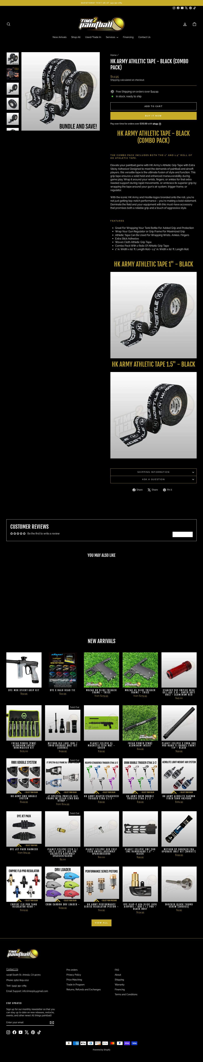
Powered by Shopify (101, 1050)
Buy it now (153, 116)
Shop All (75, 37)
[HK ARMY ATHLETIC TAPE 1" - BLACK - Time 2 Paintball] (153, 315)
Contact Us (144, 37)
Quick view (28, 607)
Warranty (119, 984)
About (118, 974)
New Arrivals (59, 37)
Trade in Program (75, 984)
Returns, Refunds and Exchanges (83, 989)
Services (111, 37)
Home (113, 55)
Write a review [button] (182, 534)
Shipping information (154, 472)
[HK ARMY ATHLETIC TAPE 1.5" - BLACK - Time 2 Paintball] (153, 415)
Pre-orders (72, 970)
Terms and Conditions (126, 994)
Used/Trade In (93, 37)
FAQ (117, 970)
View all (101, 923)
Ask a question (153, 479)
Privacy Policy (73, 974)
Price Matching (74, 979)
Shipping (115, 80)
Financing (128, 37)
